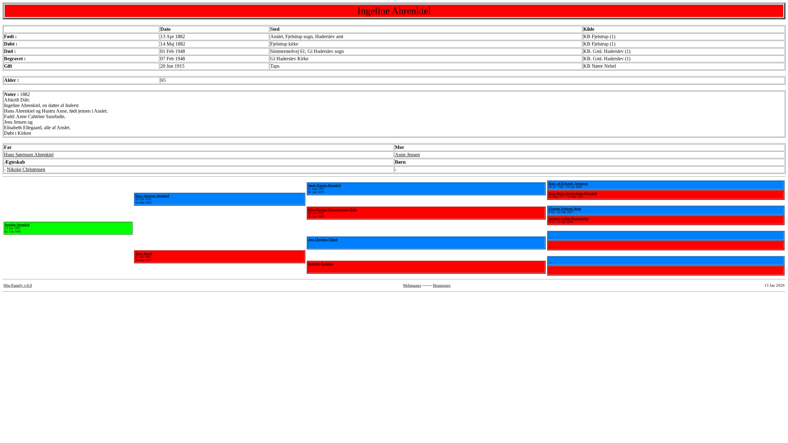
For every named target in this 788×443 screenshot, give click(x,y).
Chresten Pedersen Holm (565, 208)
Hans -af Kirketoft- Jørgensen (568, 183)
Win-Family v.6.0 (17, 285)
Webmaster (412, 285)
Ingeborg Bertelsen (320, 263)
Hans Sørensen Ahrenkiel (29, 154)
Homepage (442, 285)
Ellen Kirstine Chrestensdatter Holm (332, 209)
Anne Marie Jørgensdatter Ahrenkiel (573, 193)
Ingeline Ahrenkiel (17, 224)
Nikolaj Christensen (26, 169)
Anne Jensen (407, 154)
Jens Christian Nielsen (323, 239)
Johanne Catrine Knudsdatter (569, 218)
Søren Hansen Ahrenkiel (324, 185)
